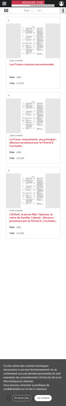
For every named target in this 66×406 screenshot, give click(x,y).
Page (26, 10)
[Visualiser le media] (33, 40)
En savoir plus (21, 398)
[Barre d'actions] (63, 10)
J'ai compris (43, 398)
